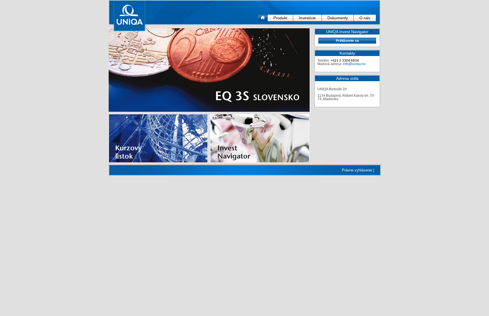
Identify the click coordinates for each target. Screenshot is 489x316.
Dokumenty (337, 18)
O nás (364, 18)
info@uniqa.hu (354, 64)
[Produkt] (209, 70)
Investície (307, 18)
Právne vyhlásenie (357, 170)
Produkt (280, 18)
